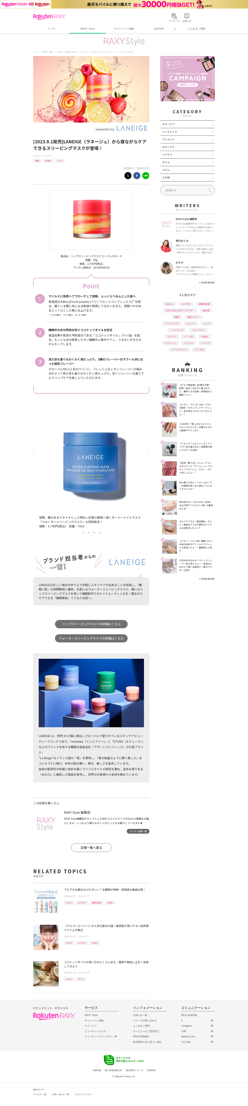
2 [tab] (88, 532)
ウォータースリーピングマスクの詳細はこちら (91, 638)
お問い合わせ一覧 (60, 1094)
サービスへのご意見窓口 (146, 1031)
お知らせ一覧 (140, 1015)
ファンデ (205, 343)
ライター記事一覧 (138, 831)
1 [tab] (83, 532)
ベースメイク (169, 132)
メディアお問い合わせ (145, 1020)
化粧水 (110, 902)
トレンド (190, 323)
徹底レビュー (193, 316)
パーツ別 (188, 336)
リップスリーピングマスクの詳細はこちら (91, 624)
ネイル (166, 162)
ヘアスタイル (176, 329)
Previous (34, 453)
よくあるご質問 (196, 28)
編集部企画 (96, 902)
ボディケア (168, 147)
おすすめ (82, 902)
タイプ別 (199, 349)
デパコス (188, 343)
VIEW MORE (207, 282)
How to (69, 902)
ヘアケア (167, 154)
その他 (166, 177)
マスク (60, 160)
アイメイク (168, 139)
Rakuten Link (188, 1036)
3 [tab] (94, 532)
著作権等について (134, 1070)
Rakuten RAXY (49, 17)
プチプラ (171, 336)
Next (148, 453)
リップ (207, 323)
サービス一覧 (39, 1094)
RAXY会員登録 (189, 1015)
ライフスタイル (179, 349)
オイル (81, 979)
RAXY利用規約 (141, 1036)
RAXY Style (88, 28)
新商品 (48, 160)
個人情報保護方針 (113, 1070)
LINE (183, 1031)
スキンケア (47, 155)
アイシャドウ (171, 323)
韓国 (37, 160)
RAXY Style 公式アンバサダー (180, 310)
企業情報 (96, 1070)
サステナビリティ (83, 1094)
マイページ (91, 1025)
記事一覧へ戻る (91, 847)
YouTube (185, 1042)
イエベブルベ (198, 329)
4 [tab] (99, 532)
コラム (166, 170)
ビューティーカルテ (95, 1031)
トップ (51, 28)
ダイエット (170, 343)
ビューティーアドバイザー (99, 1036)
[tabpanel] (91, 469)
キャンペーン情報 (124, 28)
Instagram (186, 1025)
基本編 (206, 310)
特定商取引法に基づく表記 (147, 1042)
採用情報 (151, 1070)
